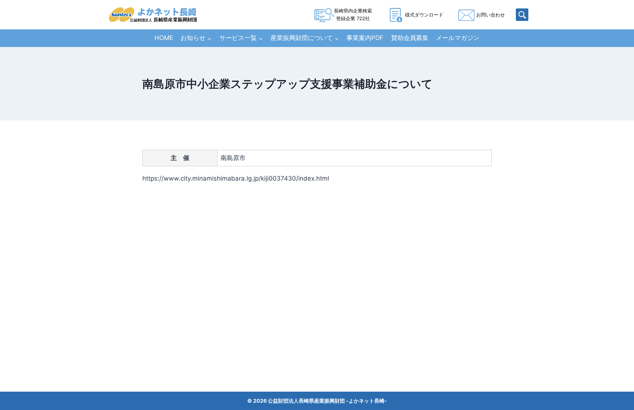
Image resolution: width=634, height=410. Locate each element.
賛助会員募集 (410, 37)
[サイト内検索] (522, 14)
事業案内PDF (364, 37)
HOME (163, 37)
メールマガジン (458, 37)
